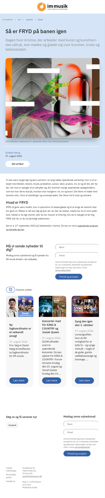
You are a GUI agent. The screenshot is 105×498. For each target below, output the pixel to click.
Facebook (12, 425)
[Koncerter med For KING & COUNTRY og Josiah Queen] (52, 305)
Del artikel (17, 163)
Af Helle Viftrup (12, 152)
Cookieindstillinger (11, 469)
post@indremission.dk (32, 476)
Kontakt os (10, 481)
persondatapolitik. (63, 270)
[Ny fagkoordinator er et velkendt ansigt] (19, 305)
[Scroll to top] (99, 490)
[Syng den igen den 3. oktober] (85, 305)
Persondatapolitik (11, 476)
